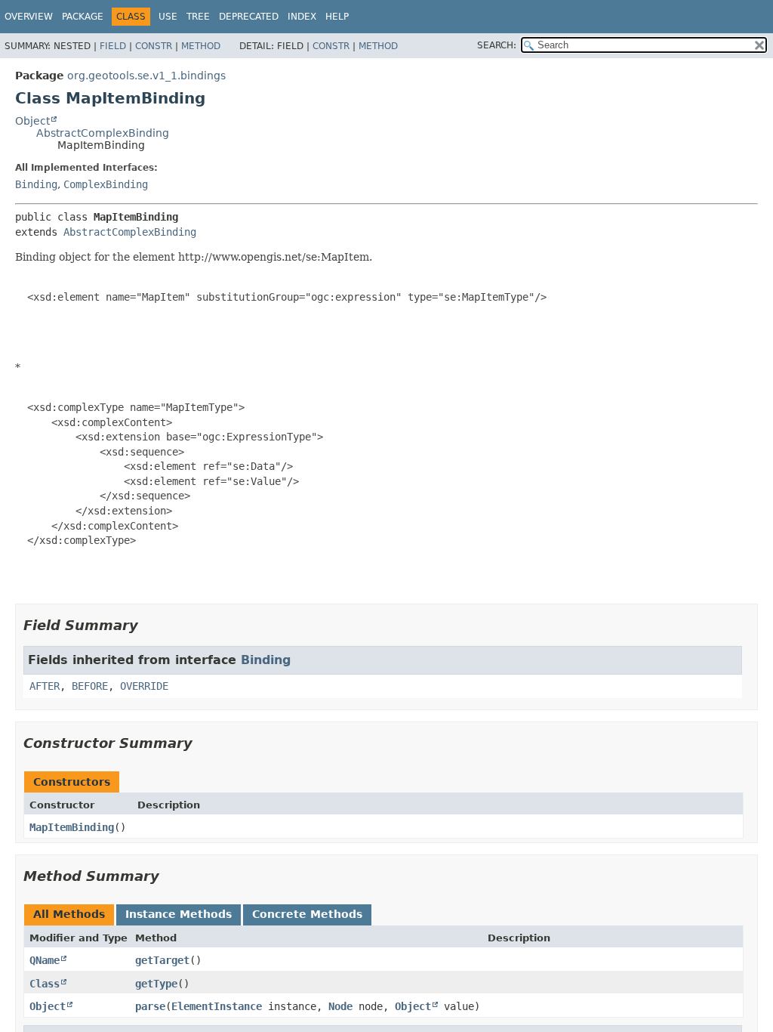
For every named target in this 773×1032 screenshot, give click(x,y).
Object (32, 121)
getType (156, 984)
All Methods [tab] (69, 914)
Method (200, 46)
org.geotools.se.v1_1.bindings (146, 76)
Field (113, 46)
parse (150, 1006)
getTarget (162, 960)
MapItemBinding (71, 827)
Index (302, 16)
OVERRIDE (144, 686)
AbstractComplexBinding (102, 133)
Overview (29, 16)
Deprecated (249, 16)
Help (337, 16)
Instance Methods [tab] (178, 914)
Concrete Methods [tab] (307, 914)
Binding (36, 184)
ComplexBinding (105, 184)
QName (44, 960)
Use (168, 16)
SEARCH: (496, 45)
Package (82, 16)
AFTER (44, 686)
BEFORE (90, 686)
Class (44, 984)
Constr (153, 46)
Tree (198, 16)
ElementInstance (216, 1006)
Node (340, 1006)
